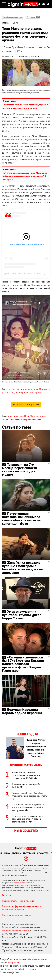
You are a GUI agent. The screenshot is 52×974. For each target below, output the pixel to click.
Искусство (43, 853)
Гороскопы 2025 (33, 17)
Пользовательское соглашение (17, 915)
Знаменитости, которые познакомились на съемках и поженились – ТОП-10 (26, 775)
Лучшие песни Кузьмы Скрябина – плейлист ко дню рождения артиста (29, 794)
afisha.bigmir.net (19, 883)
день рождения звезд (31, 419)
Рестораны (29, 853)
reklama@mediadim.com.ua (15, 930)
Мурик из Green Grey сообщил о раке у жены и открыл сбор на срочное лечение (27, 819)
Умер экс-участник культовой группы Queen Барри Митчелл (21, 614)
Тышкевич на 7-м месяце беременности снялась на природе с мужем (19, 469)
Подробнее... (14, 962)
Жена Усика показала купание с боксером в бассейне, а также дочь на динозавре (22, 567)
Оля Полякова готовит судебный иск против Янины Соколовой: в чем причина (28, 807)
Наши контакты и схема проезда (18, 900)
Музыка (16, 853)
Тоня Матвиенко (15, 416)
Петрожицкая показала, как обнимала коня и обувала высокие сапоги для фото (21, 518)
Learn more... (32, 969)
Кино (7, 853)
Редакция (6, 895)
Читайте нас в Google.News (26, 404)
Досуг (15, 22)
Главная (6, 22)
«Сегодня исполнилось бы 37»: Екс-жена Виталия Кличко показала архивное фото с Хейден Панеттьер (23, 664)
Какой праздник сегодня (13, 17)
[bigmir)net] (16, 4)
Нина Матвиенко (32, 416)
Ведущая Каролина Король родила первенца (22, 711)
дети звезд (15, 419)
